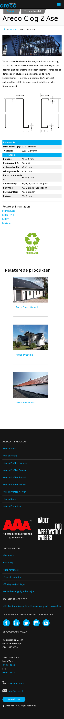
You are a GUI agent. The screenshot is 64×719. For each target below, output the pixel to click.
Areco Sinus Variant (27, 307)
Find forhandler (11, 569)
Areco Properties (12, 506)
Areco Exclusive (25, 402)
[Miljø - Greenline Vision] (32, 243)
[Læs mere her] (17, 529)
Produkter (12, 29)
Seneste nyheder (12, 576)
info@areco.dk (16, 691)
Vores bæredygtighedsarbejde (19, 591)
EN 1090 (9, 215)
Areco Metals (10, 455)
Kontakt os (14, 699)
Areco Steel (10, 448)
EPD (7, 219)
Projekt (11, 11)
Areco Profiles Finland (15, 477)
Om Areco (9, 555)
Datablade (10, 210)
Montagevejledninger (14, 584)
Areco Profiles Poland (15, 484)
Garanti (8, 223)
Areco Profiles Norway (15, 491)
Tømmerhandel (32, 11)
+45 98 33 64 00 (16, 683)
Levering (8, 562)
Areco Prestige (24, 354)
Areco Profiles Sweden (15, 463)
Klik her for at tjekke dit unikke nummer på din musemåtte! (32, 606)
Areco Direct (10, 498)
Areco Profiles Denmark (16, 470)
